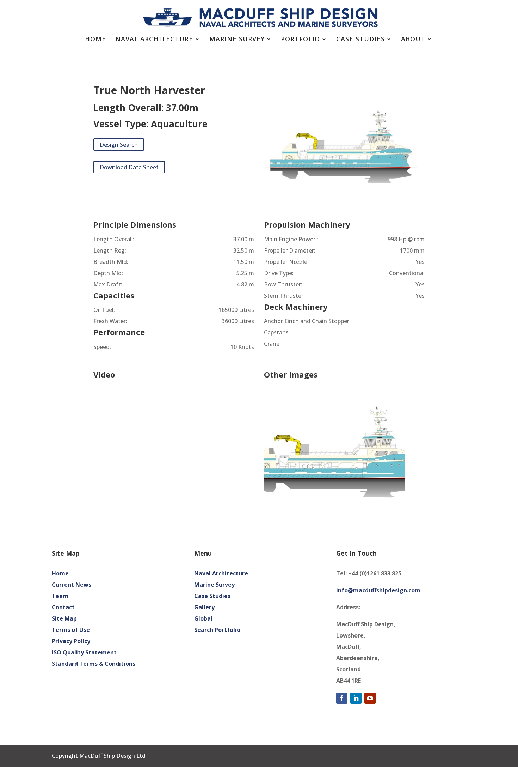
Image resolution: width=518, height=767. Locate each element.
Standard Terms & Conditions (93, 664)
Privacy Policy (71, 641)
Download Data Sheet (129, 167)
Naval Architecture (154, 39)
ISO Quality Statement (84, 652)
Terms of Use (71, 630)
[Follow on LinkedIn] (356, 698)
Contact (63, 607)
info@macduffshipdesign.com (378, 590)
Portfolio (300, 39)
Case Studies (360, 39)
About (413, 39)
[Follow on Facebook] (341, 698)
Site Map (64, 618)
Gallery (204, 607)
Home (95, 39)
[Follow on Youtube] (370, 698)
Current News (71, 584)
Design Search (119, 144)
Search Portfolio (217, 630)
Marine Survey (237, 39)
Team (60, 596)
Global (203, 618)
